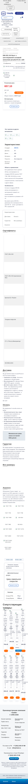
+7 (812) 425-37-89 (19, 745)
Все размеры (18, 220)
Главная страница (7, 48)
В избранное (7, 63)
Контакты (17, 740)
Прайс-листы (5, 721)
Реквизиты (18, 737)
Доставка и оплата (18, 734)
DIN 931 (16, 148)
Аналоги (7, 225)
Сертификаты (5, 737)
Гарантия (4, 732)
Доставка (7, 216)
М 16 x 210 (9, 559)
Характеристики (10, 212)
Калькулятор (4, 725)
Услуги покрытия (20, 722)
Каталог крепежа (6, 719)
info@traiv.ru (16, 748)
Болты (4, 51)
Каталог (15, 48)
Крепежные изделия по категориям (11, 50)
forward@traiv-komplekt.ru (10, 415)
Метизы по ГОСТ (19, 730)
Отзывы (3, 734)
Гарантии (7, 220)
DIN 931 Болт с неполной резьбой (10, 53)
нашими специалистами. (9, 502)
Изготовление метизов (19, 719)
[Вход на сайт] (3, 9)
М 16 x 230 (18, 559)
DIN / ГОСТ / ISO (6, 728)
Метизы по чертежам (18, 727)
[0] (20, 17)
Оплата (16, 216)
